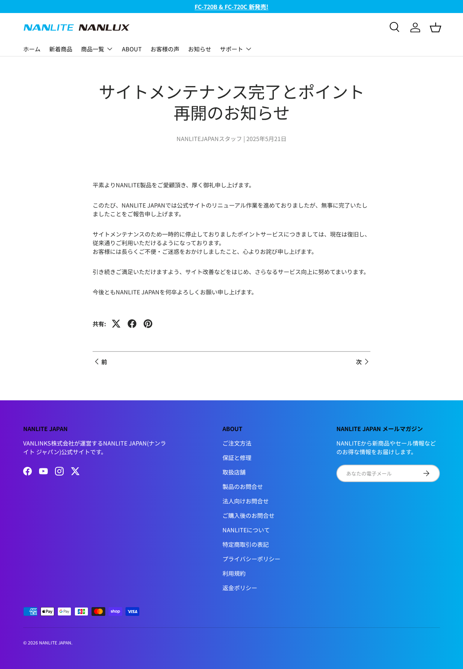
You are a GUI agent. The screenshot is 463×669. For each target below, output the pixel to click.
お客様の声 (164, 48)
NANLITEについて (246, 529)
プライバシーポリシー (251, 558)
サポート (231, 48)
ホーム (32, 48)
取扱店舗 (234, 472)
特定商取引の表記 (245, 544)
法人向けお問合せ (245, 501)
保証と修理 (236, 457)
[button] (435, 27)
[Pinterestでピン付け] (148, 324)
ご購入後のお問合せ (248, 515)
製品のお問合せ (242, 486)
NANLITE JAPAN (55, 642)
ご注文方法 (236, 443)
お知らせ (199, 48)
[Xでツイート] (116, 324)
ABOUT (132, 48)
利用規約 (234, 573)
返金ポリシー (239, 587)
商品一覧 (92, 48)
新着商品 (60, 48)
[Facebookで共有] (132, 324)
